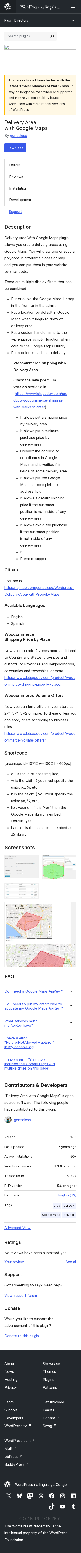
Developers (13, 1418)
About (9, 1363)
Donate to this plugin (21, 1336)
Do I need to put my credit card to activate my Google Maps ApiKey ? (33, 1006)
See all (71, 1262)
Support (15, 211)
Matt (10, 1448)
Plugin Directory (16, 20)
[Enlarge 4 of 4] (70, 908)
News (9, 1371)
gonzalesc (18, 135)
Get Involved (53, 1402)
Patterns (50, 1387)
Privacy (10, 1387)
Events (48, 1410)
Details (14, 165)
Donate (51, 1418)
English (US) (67, 1195)
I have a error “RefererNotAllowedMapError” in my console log (29, 1042)
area (57, 1205)
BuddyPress (16, 1464)
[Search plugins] (52, 36)
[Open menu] (74, 6)
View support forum (20, 1295)
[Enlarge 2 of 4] (70, 861)
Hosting (10, 1379)
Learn (9, 1402)
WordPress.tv (17, 1426)
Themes (49, 1371)
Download (15, 148)
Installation (18, 188)
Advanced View (17, 1227)
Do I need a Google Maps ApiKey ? (33, 991)
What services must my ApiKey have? (20, 1023)
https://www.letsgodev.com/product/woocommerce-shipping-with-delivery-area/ (41, 400)
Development (20, 199)
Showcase (51, 1363)
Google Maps (51, 1214)
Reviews (16, 177)
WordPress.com (19, 1440)
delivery (69, 1205)
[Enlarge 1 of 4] (32, 861)
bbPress (13, 1456)
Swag (49, 1426)
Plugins (48, 1379)
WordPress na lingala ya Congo (41, 1484)
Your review (14, 1262)
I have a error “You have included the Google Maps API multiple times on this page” (29, 1064)
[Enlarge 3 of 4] (32, 889)
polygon (69, 1214)
